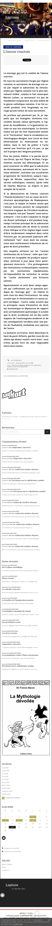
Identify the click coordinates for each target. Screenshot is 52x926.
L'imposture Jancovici (21, 447)
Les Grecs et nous (9, 633)
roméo (9, 367)
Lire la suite (6, 419)
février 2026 (6, 785)
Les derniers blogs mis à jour (12, 915)
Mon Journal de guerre (24, 363)
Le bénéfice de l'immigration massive (18, 600)
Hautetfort (30, 913)
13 (33, 820)
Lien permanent (16, 360)
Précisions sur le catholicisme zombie (28, 480)
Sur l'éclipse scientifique (12, 567)
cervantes (37, 365)
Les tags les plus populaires (40, 915)
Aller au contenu (7, 4)
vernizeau (6, 491)
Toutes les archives (13, 798)
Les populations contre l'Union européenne (20, 655)
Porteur (5, 546)
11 (19, 820)
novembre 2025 (7, 791)
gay (31, 365)
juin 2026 (5, 774)
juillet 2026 (5, 771)
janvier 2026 (6, 788)
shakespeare (23, 367)
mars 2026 (5, 782)
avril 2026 (5, 779)
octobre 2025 (6, 794)
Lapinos (12, 17)
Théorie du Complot (14, 40)
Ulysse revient (8, 578)
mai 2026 (5, 776)
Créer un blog (23, 913)
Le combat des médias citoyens (25, 469)
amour (13, 365)
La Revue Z (5, 870)
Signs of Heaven (7, 864)
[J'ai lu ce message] (49, 920)
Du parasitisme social (11, 622)
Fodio (4, 502)
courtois (20, 365)
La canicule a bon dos (11, 589)
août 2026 (5, 768)
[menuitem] (15, 40)
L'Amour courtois (16, 52)
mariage (27, 365)
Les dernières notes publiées (26, 915)
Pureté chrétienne (44, 40)
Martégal (5, 458)
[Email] (4, 838)
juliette (15, 367)
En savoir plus (18, 924)
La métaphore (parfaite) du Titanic (16, 611)
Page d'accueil (29, 40)
